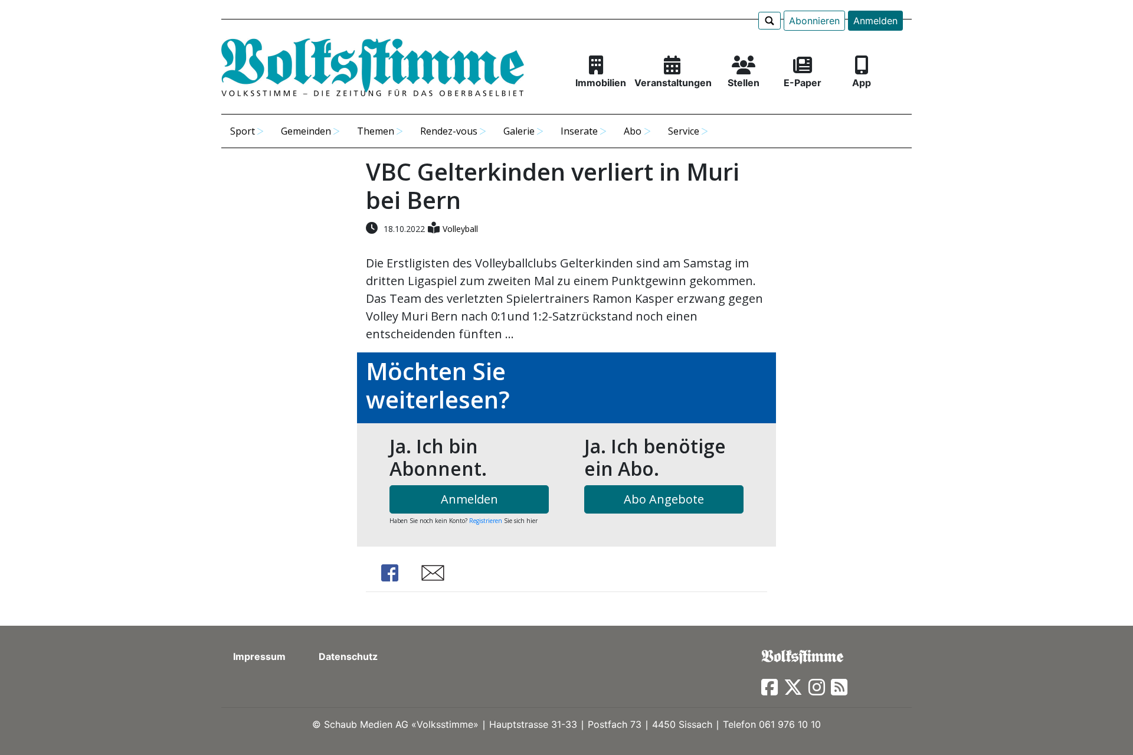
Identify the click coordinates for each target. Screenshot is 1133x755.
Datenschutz (348, 656)
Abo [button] (632, 131)
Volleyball (460, 228)
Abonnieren (814, 21)
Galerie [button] (519, 131)
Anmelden (875, 21)
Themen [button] (375, 131)
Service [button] (683, 131)
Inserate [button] (579, 131)
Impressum (259, 656)
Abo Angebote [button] (664, 499)
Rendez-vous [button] (448, 131)
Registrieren (485, 521)
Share (389, 573)
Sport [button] (242, 131)
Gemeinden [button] (306, 131)
